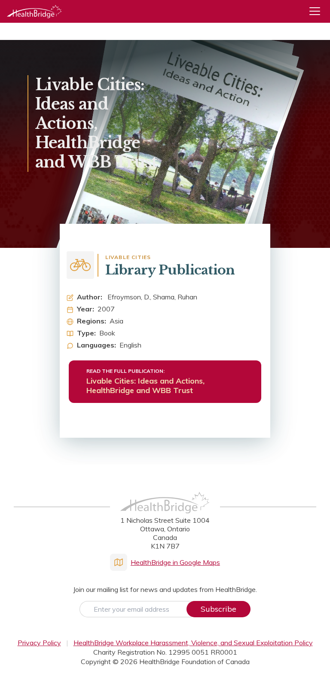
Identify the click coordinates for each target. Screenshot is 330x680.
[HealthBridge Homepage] (165, 511)
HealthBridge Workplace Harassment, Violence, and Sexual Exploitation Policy (193, 642)
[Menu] (318, 11)
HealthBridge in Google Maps (175, 562)
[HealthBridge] (34, 11)
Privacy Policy (39, 642)
